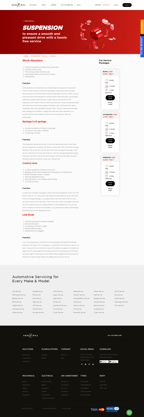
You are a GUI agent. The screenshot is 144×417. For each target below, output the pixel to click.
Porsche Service (99, 302)
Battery (44, 384)
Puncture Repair (85, 394)
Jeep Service (57, 298)
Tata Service (118, 295)
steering (53, 56)
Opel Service (98, 295)
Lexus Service (57, 309)
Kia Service (56, 302)
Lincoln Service (58, 312)
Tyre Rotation (84, 388)
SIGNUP (127, 5)
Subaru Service (99, 312)
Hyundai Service (38, 312)
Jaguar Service (58, 295)
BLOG (78, 5)
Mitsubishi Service (79, 312)
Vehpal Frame (26, 358)
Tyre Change (84, 381)
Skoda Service (98, 309)
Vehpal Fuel (26, 361)
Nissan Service (99, 291)
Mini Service (77, 309)
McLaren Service (79, 295)
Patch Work (103, 388)
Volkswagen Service (121, 302)
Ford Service (37, 298)
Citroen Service (17, 312)
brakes (44, 56)
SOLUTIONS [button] (33, 5)
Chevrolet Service (18, 309)
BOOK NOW (110, 97)
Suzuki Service (119, 291)
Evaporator (64, 394)
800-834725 (142, 42)
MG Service (77, 302)
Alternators (45, 388)
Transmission (26, 384)
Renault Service (99, 305)
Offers (44, 358)
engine (25, 56)
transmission (35, 56)
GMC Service (37, 305)
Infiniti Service (57, 291)
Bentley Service (17, 298)
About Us (64, 354)
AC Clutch (64, 388)
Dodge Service (37, 291)
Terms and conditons (49, 408)
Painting (102, 381)
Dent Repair (103, 384)
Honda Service (37, 309)
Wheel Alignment (85, 391)
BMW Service (16, 302)
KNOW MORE (110, 103)
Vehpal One (26, 354)
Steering (25, 391)
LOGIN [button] (116, 5)
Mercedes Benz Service (81, 298)
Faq (62, 358)
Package (44, 354)
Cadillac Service (17, 305)
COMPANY (54, 5)
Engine (24, 381)
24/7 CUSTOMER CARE (67, 5)
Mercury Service (78, 305)
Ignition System (46, 381)
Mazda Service (78, 291)
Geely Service (37, 302)
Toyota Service (119, 298)
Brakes (24, 388)
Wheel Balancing (85, 384)
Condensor (64, 391)
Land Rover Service (59, 305)
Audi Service (16, 291)
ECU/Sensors (46, 394)
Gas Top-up (64, 381)
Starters (44, 391)
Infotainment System (48, 398)
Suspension (25, 394)
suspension (62, 56)
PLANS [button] (44, 5)
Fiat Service (36, 295)
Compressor (65, 384)
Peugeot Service (99, 298)
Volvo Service (118, 305)
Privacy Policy (66, 408)
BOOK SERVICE (142, 27)
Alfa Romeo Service (18, 295)
